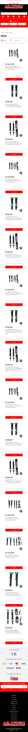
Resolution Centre (14, 701)
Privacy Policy (25, 689)
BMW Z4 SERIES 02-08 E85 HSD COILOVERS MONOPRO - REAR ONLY (13, 632)
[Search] (25, 13)
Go (14, 26)
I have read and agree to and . (15, 689)
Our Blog (14, 707)
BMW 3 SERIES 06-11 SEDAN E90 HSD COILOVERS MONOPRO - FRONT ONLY (13, 218)
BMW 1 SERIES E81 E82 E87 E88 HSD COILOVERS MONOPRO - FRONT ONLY (13, 106)
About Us (14, 705)
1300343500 (15, 3)
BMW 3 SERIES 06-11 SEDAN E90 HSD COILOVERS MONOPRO (13, 181)
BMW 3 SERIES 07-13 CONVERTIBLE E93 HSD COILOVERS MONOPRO (14, 293)
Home (3, 32)
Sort (11, 40)
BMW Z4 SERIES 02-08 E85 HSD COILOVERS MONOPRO (12, 557)
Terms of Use (14, 714)
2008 (7, 32)
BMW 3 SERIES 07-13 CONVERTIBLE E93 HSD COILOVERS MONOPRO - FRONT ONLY (14, 332)
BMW (10, 32)
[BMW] (21, 60)
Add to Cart (14, 79)
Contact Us (14, 709)
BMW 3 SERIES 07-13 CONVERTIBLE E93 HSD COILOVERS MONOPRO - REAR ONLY (14, 370)
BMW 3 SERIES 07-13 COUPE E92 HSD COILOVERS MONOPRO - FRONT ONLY (13, 444)
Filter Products (5, 28)
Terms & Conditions (18, 688)
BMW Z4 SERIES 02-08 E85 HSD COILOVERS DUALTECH (12, 519)
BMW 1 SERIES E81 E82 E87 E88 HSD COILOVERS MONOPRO (13, 68)
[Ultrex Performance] (14, 6)
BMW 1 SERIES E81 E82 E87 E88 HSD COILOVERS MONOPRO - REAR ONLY (13, 143)
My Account (14, 697)
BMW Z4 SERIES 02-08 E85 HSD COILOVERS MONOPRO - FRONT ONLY (13, 594)
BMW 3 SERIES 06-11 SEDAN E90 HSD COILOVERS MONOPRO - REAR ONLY (13, 256)
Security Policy (14, 720)
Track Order (14, 699)
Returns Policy (14, 718)
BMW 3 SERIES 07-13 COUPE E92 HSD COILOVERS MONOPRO (13, 406)
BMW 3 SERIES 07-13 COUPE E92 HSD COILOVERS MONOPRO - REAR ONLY (13, 481)
